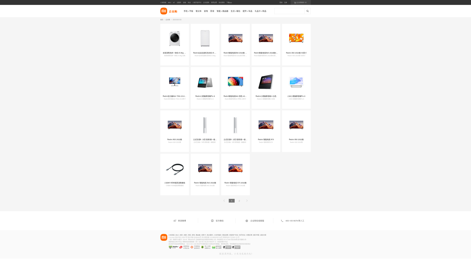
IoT (174, 2)
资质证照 (214, 2)
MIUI (169, 2)
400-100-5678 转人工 (295, 220)
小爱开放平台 (197, 2)
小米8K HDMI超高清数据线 (174, 182)
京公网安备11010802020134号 (212, 237)
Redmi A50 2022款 (296, 139)
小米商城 (163, 2)
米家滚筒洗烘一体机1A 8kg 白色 (175, 53)
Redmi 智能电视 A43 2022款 (205, 182)
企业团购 (206, 2)
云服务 (179, 2)
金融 (184, 2)
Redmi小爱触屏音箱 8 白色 (266, 96)
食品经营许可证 (222, 242)
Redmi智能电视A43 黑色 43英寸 (236, 96)
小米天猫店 (217, 235)
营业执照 (234, 239)
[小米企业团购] (163, 11)
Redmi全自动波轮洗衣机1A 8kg (205, 53)
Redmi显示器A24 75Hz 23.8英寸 (175, 96)
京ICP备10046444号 (194, 237)
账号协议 (242, 235)
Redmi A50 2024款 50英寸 (296, 53)
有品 (189, 2)
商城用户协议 (233, 235)
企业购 (168, 20)
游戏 (193, 235)
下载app (229, 2)
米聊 (185, 235)
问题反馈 (249, 235)
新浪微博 (182, 220)
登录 (281, 2)
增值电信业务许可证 (175, 242)
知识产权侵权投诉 (203, 244)
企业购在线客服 (257, 220)
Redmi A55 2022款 (174, 139)
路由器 (198, 235)
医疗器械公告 (241, 239)
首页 (161, 20)
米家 (181, 235)
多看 (189, 235)
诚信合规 (263, 235)
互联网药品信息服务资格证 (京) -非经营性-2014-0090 (213, 239)
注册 (285, 2)
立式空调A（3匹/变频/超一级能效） (206, 139)
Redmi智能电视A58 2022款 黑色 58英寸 (239, 53)
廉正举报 (256, 235)
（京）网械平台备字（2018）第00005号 (182, 239)
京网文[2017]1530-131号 (231, 237)
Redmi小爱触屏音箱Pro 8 (205, 96)
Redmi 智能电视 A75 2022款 (235, 182)
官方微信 (220, 220)
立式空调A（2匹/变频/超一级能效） (237, 139)
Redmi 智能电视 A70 (266, 139)
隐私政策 (225, 235)
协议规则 (222, 2)
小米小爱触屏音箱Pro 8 (296, 96)
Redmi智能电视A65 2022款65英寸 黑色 (269, 53)
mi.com (172, 237)
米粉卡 (203, 235)
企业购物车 (301, 2)
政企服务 (210, 235)
